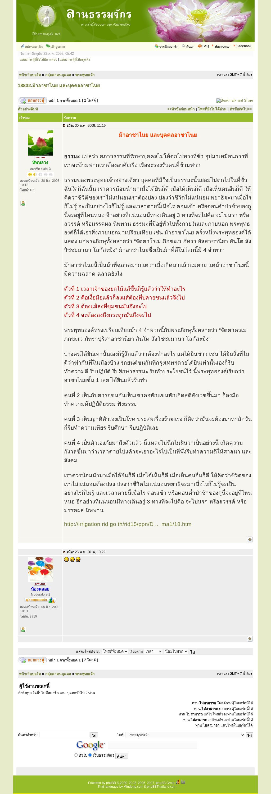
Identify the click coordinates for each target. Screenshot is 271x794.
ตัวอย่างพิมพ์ (28, 109)
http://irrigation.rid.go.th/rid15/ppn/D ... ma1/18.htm (128, 524)
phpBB (111, 783)
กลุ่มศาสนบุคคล (58, 75)
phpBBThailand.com (161, 786)
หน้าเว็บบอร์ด (30, 75)
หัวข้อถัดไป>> (241, 109)
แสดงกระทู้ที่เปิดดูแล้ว (75, 59)
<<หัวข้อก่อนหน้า (181, 109)
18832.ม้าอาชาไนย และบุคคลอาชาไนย (59, 85)
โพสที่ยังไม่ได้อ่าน (212, 109)
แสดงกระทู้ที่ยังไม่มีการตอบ (38, 59)
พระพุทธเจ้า (85, 75)
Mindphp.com (133, 786)
